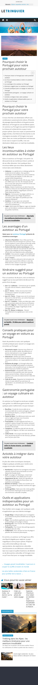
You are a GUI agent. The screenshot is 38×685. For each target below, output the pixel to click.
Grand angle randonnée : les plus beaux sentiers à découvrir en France (25, 655)
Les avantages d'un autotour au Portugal (17, 84)
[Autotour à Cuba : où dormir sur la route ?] (7, 584)
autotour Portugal (19, 234)
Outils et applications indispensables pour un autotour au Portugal (18, 100)
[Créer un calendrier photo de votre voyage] (19, 584)
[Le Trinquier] (3, 20)
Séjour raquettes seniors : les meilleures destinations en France (21, 5)
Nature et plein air (7, 635)
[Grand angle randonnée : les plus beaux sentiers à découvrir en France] (7, 653)
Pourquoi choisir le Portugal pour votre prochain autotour (19, 77)
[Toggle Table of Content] (32, 72)
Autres (5, 58)
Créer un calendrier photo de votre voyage (19, 594)
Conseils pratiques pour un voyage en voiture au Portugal (19, 89)
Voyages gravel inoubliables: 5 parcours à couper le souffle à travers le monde (18, 565)
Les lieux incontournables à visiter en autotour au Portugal (18, 81)
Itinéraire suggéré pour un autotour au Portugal (19, 86)
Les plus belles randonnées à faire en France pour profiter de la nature (18, 572)
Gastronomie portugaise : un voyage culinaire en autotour (19, 94)
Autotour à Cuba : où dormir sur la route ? (7, 594)
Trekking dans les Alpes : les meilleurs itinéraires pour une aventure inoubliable (16, 641)
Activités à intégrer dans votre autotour (16, 97)
